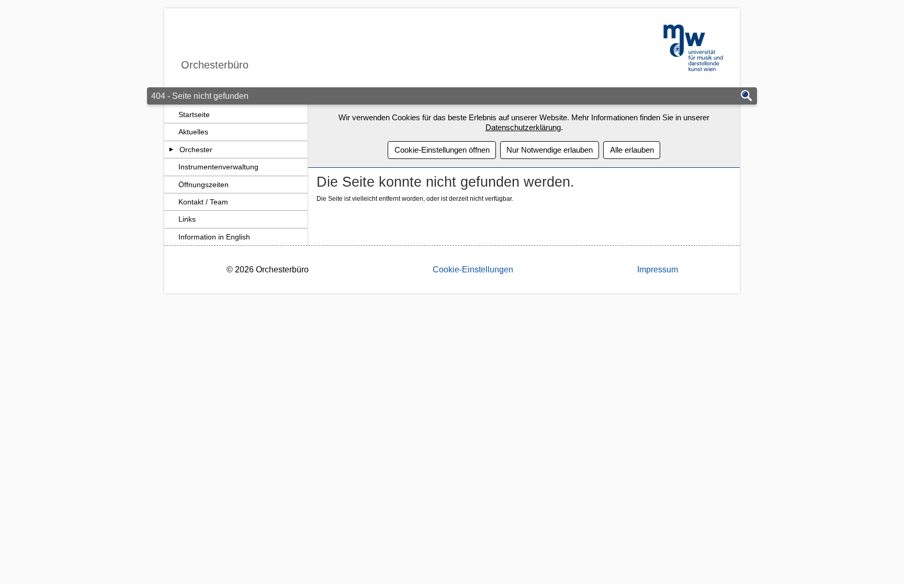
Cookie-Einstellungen (473, 269)
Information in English (214, 237)
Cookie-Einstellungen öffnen (442, 149)
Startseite (194, 114)
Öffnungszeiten (203, 184)
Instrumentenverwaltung (218, 167)
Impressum (657, 269)
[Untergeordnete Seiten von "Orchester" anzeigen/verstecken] (171, 149)
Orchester (195, 149)
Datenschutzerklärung (523, 127)
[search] (746, 96)
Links (187, 219)
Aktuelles (193, 132)
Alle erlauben (632, 149)
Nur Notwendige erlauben (549, 149)
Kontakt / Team (203, 202)
